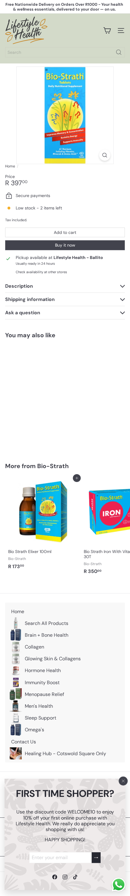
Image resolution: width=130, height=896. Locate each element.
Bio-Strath (53, 466)
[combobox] (65, 52)
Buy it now (65, 245)
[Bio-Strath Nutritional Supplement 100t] (43, 396)
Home (10, 166)
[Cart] (107, 30)
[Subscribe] (96, 857)
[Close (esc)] (123, 781)
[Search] (119, 52)
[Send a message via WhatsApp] (118, 884)
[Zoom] (104, 155)
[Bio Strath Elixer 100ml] (43, 525)
